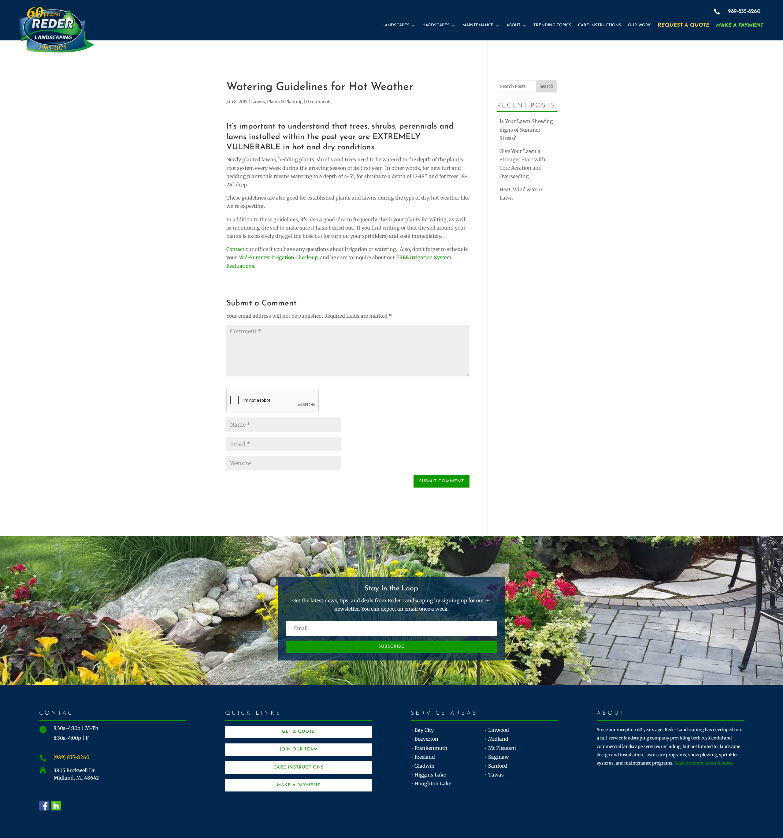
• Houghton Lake (431, 783)
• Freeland (423, 757)
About (514, 25)
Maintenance (478, 25)
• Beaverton (424, 739)
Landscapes (396, 25)
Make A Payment (739, 25)
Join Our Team (299, 749)
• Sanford (496, 766)
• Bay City (422, 730)
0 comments (319, 101)
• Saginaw (497, 757)
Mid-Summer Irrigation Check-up (277, 257)
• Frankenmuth (429, 748)
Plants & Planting (284, 101)
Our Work (639, 25)
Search (546, 86)
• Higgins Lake (428, 775)
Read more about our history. (703, 763)
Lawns (258, 101)
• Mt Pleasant (500, 748)
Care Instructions (599, 25)
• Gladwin (423, 766)
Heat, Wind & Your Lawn (521, 193)
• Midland (496, 739)
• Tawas (494, 775)
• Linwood (497, 730)
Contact (235, 249)
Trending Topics (552, 25)
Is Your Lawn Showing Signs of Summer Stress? (526, 129)
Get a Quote (298, 731)
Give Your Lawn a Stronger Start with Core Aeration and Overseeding (522, 163)
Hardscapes (436, 25)
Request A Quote (683, 25)
